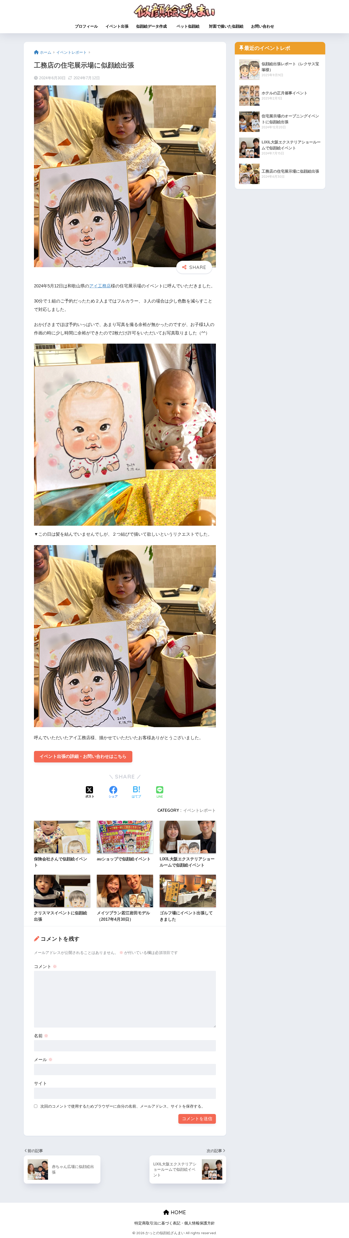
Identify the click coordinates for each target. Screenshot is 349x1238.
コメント (45, 966)
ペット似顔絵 (190, 26)
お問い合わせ (262, 26)
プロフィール (86, 26)
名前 (41, 1035)
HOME (177, 1212)
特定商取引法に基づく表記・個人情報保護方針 (174, 1223)
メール (43, 1059)
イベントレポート (199, 810)
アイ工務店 (100, 286)
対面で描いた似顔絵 (226, 26)
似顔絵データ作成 (151, 26)
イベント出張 (117, 26)
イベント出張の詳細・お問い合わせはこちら (83, 756)
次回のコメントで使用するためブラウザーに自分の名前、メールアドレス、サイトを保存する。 (122, 1106)
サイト (40, 1083)
